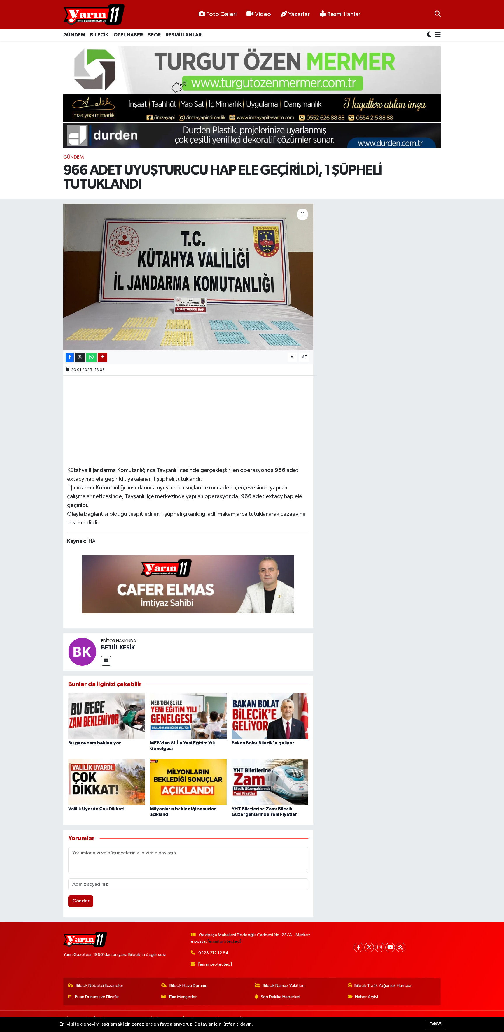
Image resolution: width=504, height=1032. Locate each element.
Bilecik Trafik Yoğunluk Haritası (382, 985)
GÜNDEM (74, 34)
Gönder (81, 901)
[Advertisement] (188, 420)
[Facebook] (358, 947)
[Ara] (438, 14)
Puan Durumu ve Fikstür (97, 997)
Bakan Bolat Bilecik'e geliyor (263, 743)
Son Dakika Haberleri (280, 997)
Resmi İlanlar (343, 14)
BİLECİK (99, 34)
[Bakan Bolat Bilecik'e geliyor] (270, 716)
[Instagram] (379, 947)
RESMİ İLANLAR (184, 34)
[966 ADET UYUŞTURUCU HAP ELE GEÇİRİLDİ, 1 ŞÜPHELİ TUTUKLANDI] (188, 277)
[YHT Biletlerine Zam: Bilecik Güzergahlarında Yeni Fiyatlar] (270, 781)
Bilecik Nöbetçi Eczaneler (99, 985)
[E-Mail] (106, 661)
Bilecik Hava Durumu (188, 985)
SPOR (154, 34)
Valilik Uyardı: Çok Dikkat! (96, 808)
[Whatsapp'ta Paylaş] (91, 357)
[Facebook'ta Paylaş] (70, 357)
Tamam (435, 1023)
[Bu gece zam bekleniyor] (106, 716)
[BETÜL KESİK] (82, 651)
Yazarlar (299, 14)
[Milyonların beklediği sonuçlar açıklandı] (188, 781)
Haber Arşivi (366, 997)
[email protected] (224, 941)
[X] (369, 947)
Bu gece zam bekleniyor (94, 743)
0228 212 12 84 (213, 953)
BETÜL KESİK (118, 648)
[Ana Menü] (437, 35)
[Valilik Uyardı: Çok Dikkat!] (106, 781)
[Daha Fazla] (102, 357)
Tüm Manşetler (182, 997)
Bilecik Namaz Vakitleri (283, 985)
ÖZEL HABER (128, 34)
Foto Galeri (221, 14)
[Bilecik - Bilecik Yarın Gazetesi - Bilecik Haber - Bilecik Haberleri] (94, 15)
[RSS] (400, 947)
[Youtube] (390, 947)
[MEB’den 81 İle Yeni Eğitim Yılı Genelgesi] (188, 716)
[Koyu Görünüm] (430, 35)
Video (263, 14)
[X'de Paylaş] (80, 357)
